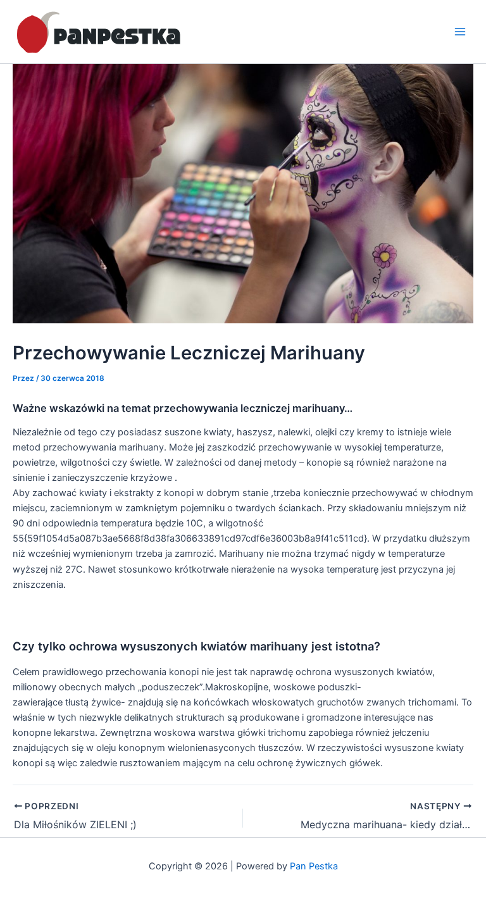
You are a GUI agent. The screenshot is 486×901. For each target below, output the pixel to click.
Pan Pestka (314, 866)
